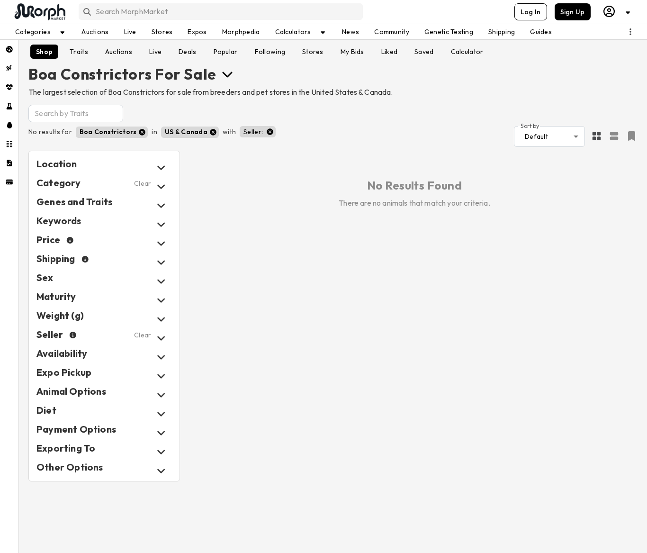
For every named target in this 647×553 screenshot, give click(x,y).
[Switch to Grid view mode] (596, 136)
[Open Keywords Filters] (161, 224)
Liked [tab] (389, 51)
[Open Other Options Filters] (161, 471)
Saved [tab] (423, 51)
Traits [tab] (79, 51)
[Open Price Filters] (161, 243)
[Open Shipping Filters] (161, 262)
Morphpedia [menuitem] (241, 32)
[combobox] (220, 11)
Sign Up (572, 12)
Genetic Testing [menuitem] (448, 32)
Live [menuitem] (130, 32)
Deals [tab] (187, 51)
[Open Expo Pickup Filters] (161, 376)
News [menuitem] (350, 32)
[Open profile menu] (617, 11)
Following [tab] (270, 51)
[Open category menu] (227, 73)
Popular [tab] (226, 51)
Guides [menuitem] (541, 32)
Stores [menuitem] (162, 32)
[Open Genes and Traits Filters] (161, 205)
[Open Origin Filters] (161, 395)
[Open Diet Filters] (161, 414)
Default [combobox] (536, 136)
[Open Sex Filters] (161, 281)
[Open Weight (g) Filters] (161, 319)
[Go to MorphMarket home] (39, 11)
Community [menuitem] (391, 32)
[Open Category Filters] (161, 186)
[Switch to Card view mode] (614, 136)
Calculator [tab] (467, 51)
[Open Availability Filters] (161, 357)
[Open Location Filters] (161, 167)
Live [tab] (155, 51)
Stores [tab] (313, 51)
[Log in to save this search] (632, 136)
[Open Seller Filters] (161, 338)
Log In (531, 12)
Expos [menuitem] (197, 32)
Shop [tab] (44, 51)
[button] (112, 132)
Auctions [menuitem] (94, 32)
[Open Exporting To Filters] (161, 452)
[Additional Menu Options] (630, 31)
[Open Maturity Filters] (161, 300)
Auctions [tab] (118, 51)
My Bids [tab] (352, 51)
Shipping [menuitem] (501, 32)
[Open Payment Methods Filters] (161, 433)
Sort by (530, 125)
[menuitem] (9, 49)
